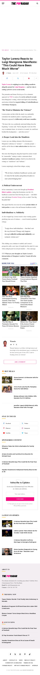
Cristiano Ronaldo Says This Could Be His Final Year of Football (25, 522)
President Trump (16, 197)
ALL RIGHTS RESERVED (26, 670)
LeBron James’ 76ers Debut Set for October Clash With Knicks (25, 532)
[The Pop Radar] (20, 3)
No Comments (25, 73)
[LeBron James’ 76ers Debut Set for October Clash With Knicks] (7, 533)
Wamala (9, 73)
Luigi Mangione (20, 87)
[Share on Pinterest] (29, 78)
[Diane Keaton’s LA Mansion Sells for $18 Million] (7, 379)
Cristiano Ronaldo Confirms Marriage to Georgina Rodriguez (25, 541)
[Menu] (3, 3)
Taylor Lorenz (6, 84)
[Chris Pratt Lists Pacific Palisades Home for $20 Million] (7, 389)
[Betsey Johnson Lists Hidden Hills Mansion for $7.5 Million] (7, 398)
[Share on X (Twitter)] (18, 78)
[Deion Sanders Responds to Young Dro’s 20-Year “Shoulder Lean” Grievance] (7, 551)
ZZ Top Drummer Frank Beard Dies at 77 (15, 635)
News (21, 660)
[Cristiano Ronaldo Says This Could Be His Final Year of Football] (7, 523)
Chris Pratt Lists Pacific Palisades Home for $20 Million (25, 388)
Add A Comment (20, 362)
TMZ (11, 97)
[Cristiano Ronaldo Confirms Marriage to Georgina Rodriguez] (7, 542)
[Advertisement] (20, 28)
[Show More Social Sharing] (36, 78)
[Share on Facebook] (7, 78)
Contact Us (13, 660)
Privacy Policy (17, 505)
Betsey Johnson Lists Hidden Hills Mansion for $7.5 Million (25, 397)
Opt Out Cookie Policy (22, 665)
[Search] (37, 3)
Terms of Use (28, 663)
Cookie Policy (7, 665)
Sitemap (35, 665)
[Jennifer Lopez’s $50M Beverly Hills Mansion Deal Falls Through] (7, 407)
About (5, 660)
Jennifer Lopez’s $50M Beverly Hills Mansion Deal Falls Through (26, 406)
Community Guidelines (13, 663)
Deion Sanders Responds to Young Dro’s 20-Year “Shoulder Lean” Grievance (25, 551)
